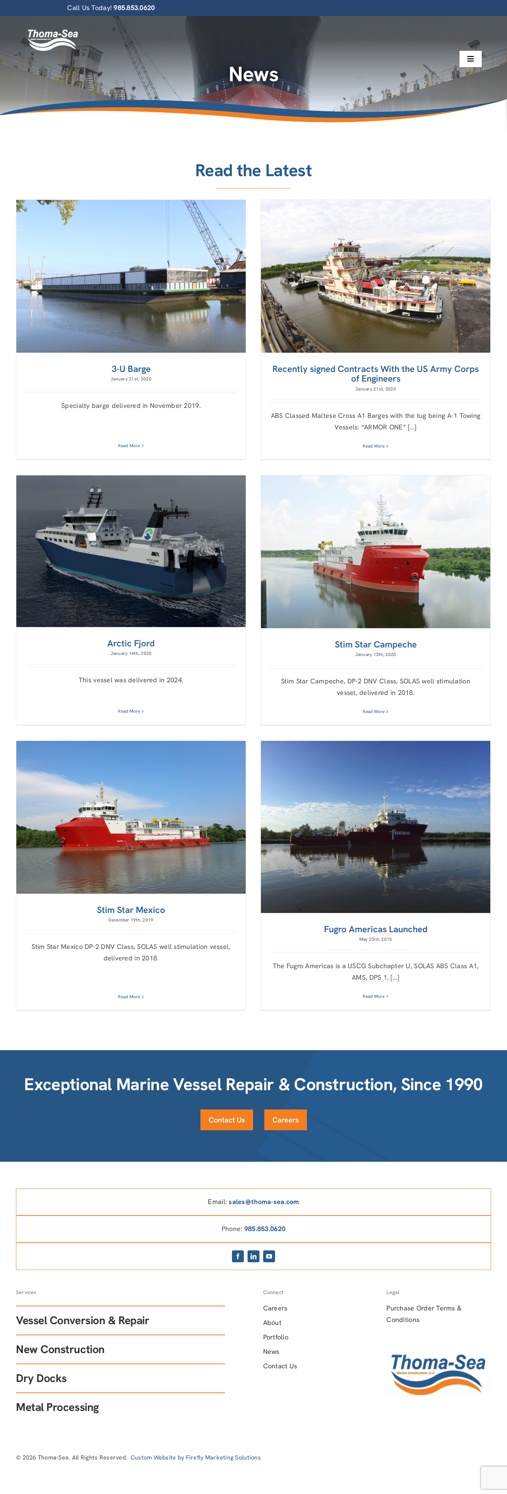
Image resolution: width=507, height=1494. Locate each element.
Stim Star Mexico (131, 910)
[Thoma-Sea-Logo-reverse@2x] (53, 30)
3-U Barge (131, 369)
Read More (129, 446)
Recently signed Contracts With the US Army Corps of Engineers (375, 373)
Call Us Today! (111, 7)
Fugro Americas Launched (376, 929)
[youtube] (269, 1256)
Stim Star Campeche (376, 644)
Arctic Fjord (131, 643)
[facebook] (238, 1256)
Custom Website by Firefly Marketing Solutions (196, 1457)
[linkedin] (253, 1256)
